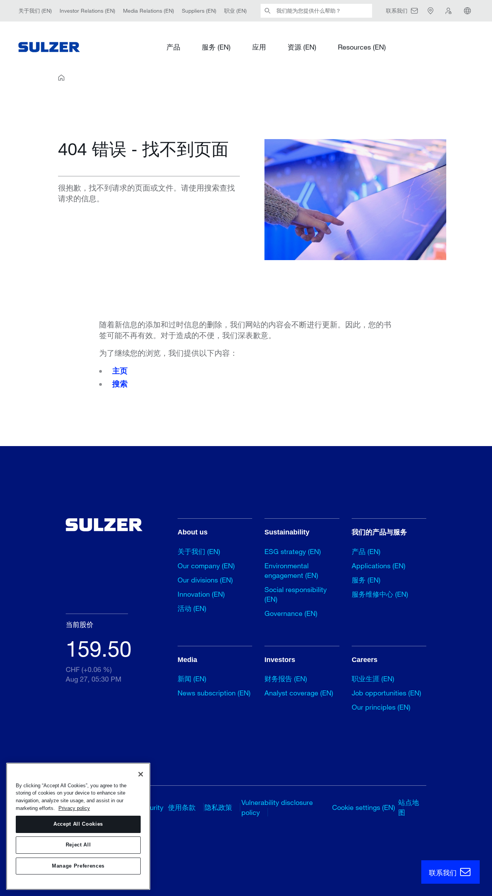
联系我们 (444, 872)
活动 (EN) (192, 608)
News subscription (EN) (214, 693)
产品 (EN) (366, 551)
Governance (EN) (290, 613)
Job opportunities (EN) (386, 693)
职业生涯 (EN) (373, 678)
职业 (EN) (235, 10)
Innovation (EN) (201, 594)
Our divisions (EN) (205, 580)
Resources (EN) (362, 47)
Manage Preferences (78, 866)
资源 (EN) (302, 47)
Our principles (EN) (381, 707)
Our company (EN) (206, 565)
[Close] (140, 774)
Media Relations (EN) (148, 10)
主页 (120, 371)
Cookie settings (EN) (363, 807)
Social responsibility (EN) (295, 594)
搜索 (120, 384)
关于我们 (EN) (35, 10)
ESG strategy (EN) (292, 551)
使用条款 (182, 807)
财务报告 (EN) (285, 678)
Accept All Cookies (78, 824)
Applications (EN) (379, 565)
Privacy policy (74, 808)
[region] (78, 826)
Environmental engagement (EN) (291, 570)
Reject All (78, 845)
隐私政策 (218, 807)
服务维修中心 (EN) (380, 594)
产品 (173, 47)
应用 (259, 47)
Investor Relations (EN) (87, 10)
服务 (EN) (216, 47)
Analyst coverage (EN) (298, 693)
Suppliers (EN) (199, 10)
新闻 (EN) (192, 678)
